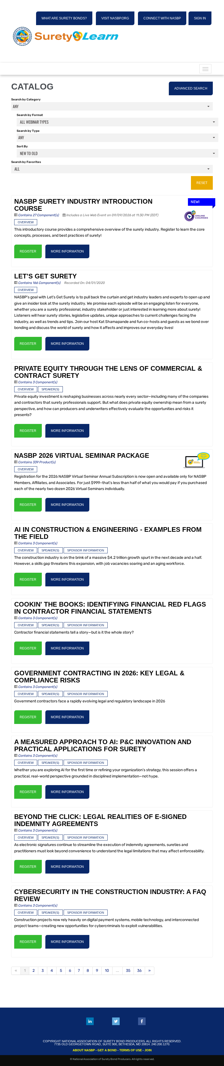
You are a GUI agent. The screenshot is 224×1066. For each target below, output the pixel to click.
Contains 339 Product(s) (37, 462)
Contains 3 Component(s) (37, 382)
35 (128, 970)
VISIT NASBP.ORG (115, 18)
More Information (67, 251)
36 (139, 970)
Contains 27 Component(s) (38, 215)
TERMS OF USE (130, 1050)
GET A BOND (107, 1050)
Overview (26, 222)
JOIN (148, 1050)
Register (28, 251)
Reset (201, 183)
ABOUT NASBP (84, 1050)
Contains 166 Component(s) (39, 283)
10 (107, 970)
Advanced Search (190, 88)
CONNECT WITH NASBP (162, 18)
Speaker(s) (50, 389)
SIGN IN (200, 18)
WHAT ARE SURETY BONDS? (64, 18)
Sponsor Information (85, 550)
